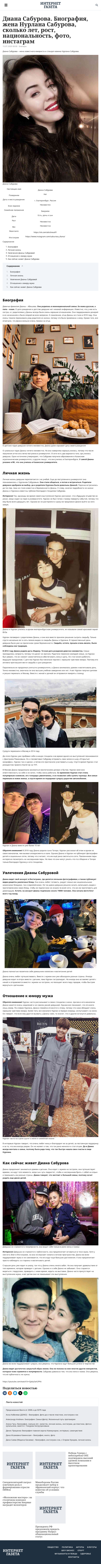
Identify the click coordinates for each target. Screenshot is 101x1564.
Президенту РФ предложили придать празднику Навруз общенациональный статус (47, 1531)
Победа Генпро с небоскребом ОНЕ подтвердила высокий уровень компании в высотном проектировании (80, 1459)
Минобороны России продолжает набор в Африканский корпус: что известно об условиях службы (49, 1487)
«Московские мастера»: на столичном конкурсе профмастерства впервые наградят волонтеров (17, 1501)
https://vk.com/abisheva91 (45, 232)
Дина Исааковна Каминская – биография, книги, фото (30, 1435)
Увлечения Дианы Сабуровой (21, 253)
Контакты (73, 1557)
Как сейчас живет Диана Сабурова (23, 259)
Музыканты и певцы (66, 1554)
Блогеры (92, 1547)
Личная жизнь (14, 250)
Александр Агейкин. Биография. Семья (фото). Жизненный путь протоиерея (40, 1419)
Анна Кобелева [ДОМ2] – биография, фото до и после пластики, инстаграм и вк (42, 1414)
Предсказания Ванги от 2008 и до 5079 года (26, 1410)
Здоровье (85, 1554)
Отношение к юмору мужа (20, 256)
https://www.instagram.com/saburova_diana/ (45, 236)
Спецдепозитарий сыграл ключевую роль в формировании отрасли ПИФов (17, 1486)
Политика (67, 1547)
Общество (53, 1547)
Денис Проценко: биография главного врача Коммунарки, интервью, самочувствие (44, 1430)
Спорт (81, 1550)
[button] (6, 5)
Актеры (80, 1547)
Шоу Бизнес (67, 1550)
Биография (13, 247)
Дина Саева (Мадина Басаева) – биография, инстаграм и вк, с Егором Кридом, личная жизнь (48, 1440)
